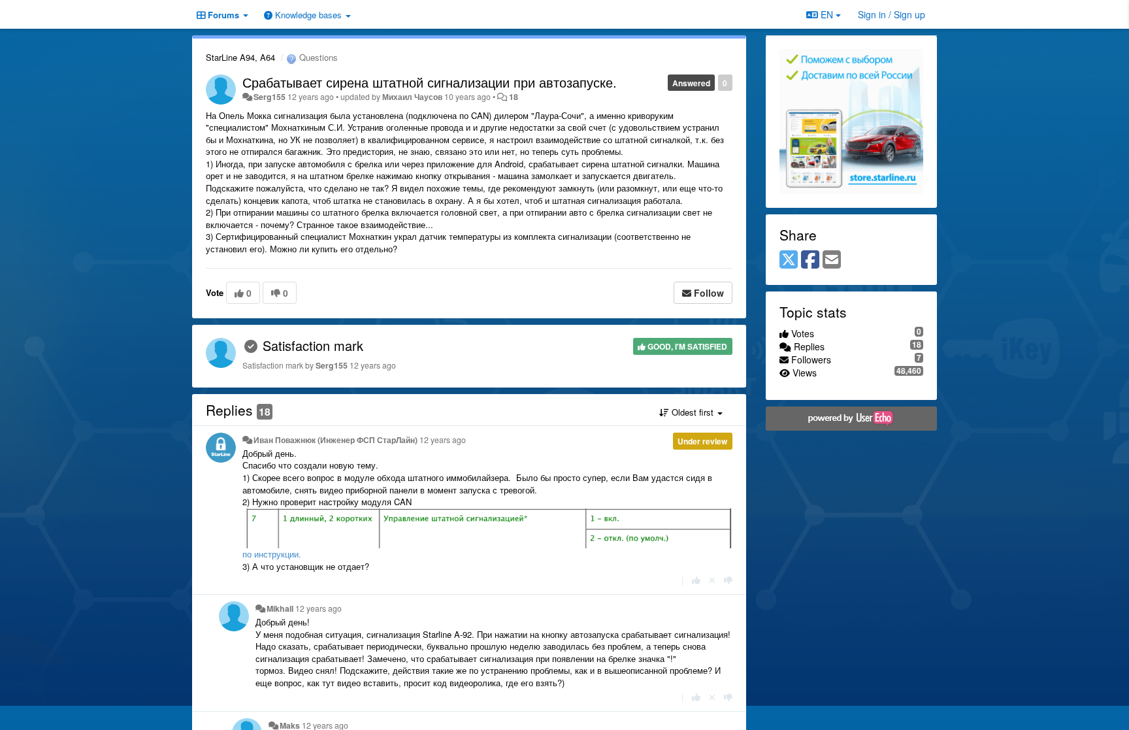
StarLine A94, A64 (240, 57)
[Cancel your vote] (712, 580)
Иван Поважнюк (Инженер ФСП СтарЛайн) (335, 440)
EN (827, 14)
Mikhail (280, 608)
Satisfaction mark (313, 345)
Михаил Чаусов (412, 97)
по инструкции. (271, 554)
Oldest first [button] (692, 412)
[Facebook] (810, 260)
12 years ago (442, 440)
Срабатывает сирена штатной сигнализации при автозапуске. (429, 82)
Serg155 (270, 97)
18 (513, 97)
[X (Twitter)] (788, 260)
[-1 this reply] (728, 580)
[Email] (832, 260)
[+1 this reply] (696, 580)
